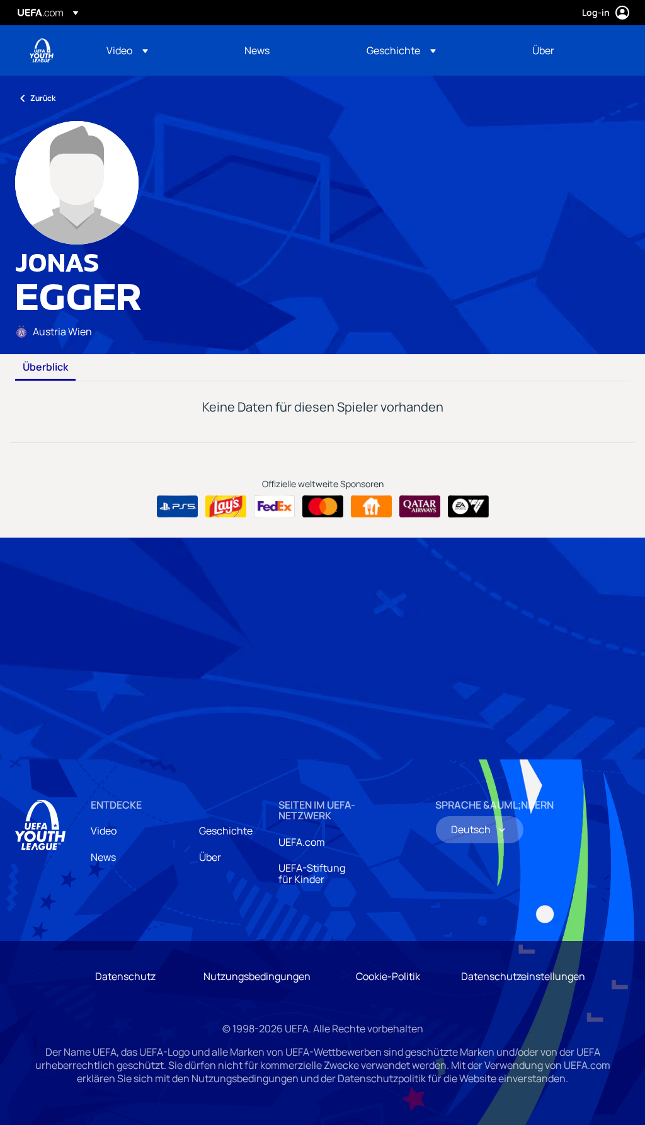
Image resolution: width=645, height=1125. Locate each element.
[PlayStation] (177, 506)
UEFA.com (301, 842)
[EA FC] (468, 506)
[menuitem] (159, 50)
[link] (257, 50)
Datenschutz (125, 976)
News (103, 857)
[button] (127, 50)
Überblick (45, 367)
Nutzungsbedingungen (257, 976)
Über (210, 857)
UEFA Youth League (41, 50)
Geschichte (226, 831)
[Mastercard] (322, 506)
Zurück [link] (42, 98)
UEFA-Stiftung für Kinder (311, 873)
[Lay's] (225, 506)
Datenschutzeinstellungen (523, 976)
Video (104, 831)
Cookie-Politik (388, 976)
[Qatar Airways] (419, 506)
